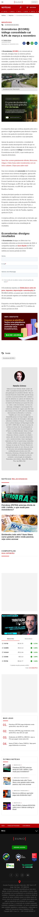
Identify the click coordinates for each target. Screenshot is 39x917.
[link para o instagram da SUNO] (22, 875)
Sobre (3, 825)
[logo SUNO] (18, 2)
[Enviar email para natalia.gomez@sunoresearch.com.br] (19, 465)
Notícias (4, 15)
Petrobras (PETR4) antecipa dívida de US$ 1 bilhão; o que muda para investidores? (18, 507)
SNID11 (26, 11)
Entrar (34, 2)
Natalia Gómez (19, 386)
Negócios (11, 15)
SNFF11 (33, 11)
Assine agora (19, 847)
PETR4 (6, 661)
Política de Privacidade (14, 825)
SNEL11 (19, 11)
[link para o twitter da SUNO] (17, 875)
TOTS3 (6, 643)
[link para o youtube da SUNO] (28, 875)
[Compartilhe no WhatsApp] (32, 43)
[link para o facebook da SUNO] (11, 875)
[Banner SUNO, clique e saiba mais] (19, 109)
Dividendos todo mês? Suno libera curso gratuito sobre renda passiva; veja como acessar (18, 536)
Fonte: (31, 667)
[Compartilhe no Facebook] (24, 43)
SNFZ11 (5, 11)
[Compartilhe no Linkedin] (35, 43)
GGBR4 (6, 648)
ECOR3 (15, 51)
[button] (31, 7)
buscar (20, 7)
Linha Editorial (26, 825)
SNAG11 (12, 11)
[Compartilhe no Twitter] (28, 43)
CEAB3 (6, 656)
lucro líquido (22, 246)
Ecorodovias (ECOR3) (12, 25)
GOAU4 (6, 652)
